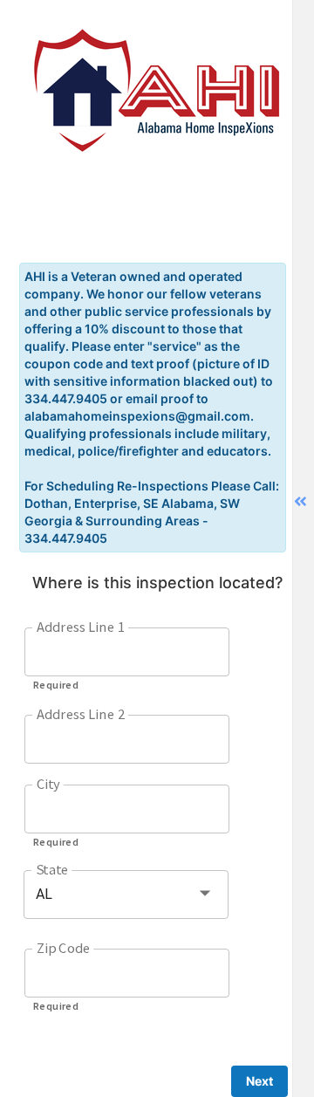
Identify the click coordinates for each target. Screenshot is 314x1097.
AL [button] (44, 894)
